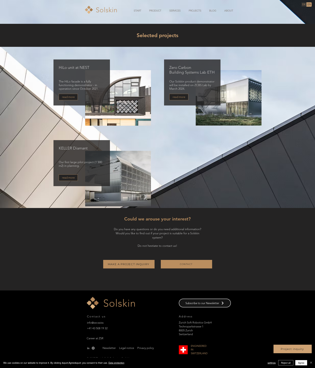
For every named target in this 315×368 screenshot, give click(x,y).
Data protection (116, 362)
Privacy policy (145, 348)
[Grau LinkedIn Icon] (88, 348)
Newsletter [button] (109, 348)
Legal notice (126, 348)
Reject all (286, 362)
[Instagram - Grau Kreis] (93, 348)
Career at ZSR (95, 338)
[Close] (311, 362)
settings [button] (272, 362)
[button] (153, 10)
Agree (301, 362)
